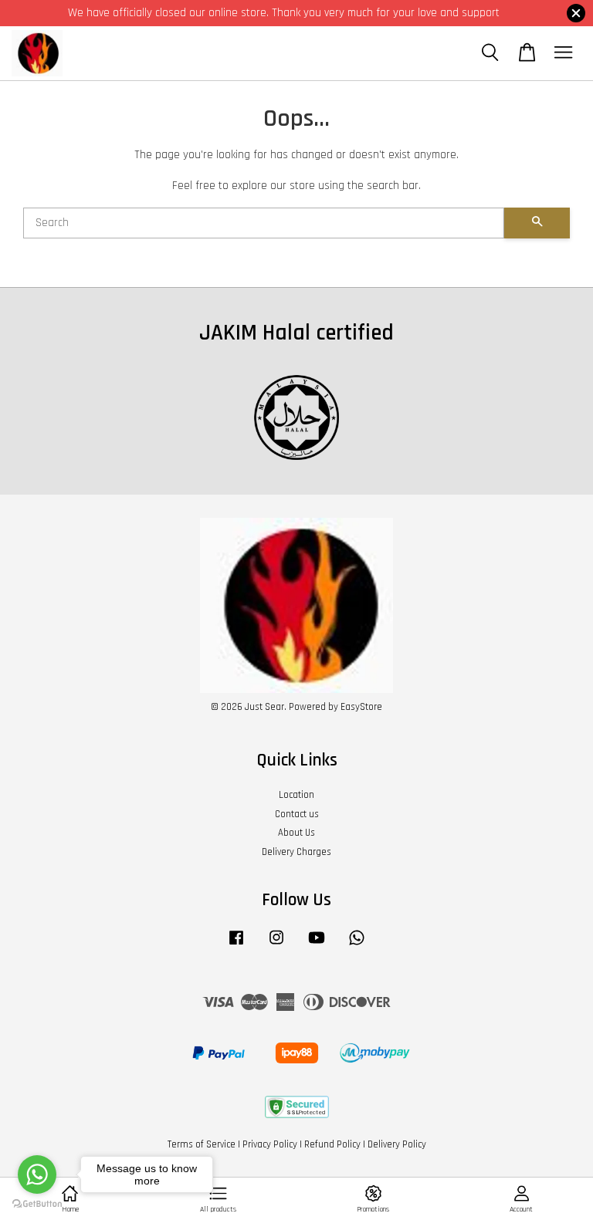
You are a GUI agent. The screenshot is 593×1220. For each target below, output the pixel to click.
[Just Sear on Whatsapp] (357, 945)
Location (296, 795)
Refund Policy (332, 1144)
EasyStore (361, 707)
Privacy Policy (269, 1144)
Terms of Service (202, 1144)
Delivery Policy (397, 1144)
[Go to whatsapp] (37, 1174)
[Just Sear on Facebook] (236, 945)
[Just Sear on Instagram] (276, 945)
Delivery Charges (296, 852)
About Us (296, 832)
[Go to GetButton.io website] (37, 1204)
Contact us (297, 814)
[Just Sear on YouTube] (316, 945)
